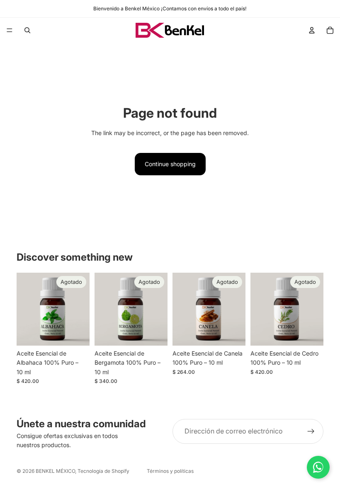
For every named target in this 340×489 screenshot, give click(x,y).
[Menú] (9, 30)
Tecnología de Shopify (103, 471)
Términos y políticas (170, 471)
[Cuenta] (312, 30)
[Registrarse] (311, 431)
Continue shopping (170, 163)
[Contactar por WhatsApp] (318, 467)
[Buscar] (27, 30)
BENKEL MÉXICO (55, 471)
